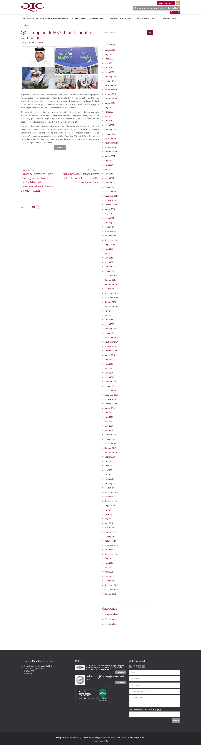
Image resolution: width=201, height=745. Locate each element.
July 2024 (108, 160)
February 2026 (110, 76)
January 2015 (110, 580)
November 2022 (111, 231)
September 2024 (111, 151)
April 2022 (109, 258)
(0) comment (39, 43)
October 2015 (110, 549)
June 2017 (109, 465)
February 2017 (110, 483)
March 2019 (109, 377)
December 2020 (111, 293)
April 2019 (109, 373)
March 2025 (109, 125)
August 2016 (110, 505)
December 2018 (111, 390)
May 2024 (108, 169)
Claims (110, 18)
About (29, 18)
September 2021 (111, 284)
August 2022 (110, 244)
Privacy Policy (103, 741)
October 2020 (110, 302)
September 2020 (111, 306)
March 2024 (109, 178)
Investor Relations (43, 18)
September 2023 (111, 204)
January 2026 (110, 81)
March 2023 (109, 218)
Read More (120, 672)
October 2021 (110, 280)
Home (23, 18)
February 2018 (110, 434)
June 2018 (109, 417)
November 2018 (111, 395)
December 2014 (111, 585)
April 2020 (109, 319)
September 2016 (111, 501)
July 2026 (108, 54)
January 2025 (110, 134)
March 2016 (109, 527)
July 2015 (108, 558)
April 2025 (109, 120)
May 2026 (108, 63)
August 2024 (110, 156)
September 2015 (111, 554)
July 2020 (108, 311)
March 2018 (109, 430)
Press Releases (111, 619)
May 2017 (108, 470)
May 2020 (108, 315)
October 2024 (110, 147)
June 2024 (109, 165)
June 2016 (109, 514)
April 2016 (109, 523)
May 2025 (108, 116)
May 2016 (108, 518)
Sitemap (95, 741)
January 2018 (110, 439)
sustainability (110, 624)
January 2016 (110, 536)
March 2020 (109, 324)
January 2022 (110, 271)
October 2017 (110, 448)
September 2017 (111, 452)
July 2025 (108, 107)
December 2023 (111, 191)
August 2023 (110, 209)
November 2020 (111, 297)
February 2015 (110, 576)
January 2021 (110, 288)
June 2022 (109, 249)
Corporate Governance (59, 18)
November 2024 (111, 143)
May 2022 (108, 253)
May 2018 (108, 421)
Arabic (59, 147)
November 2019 (111, 342)
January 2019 (110, 386)
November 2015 (111, 545)
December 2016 (111, 492)
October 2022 (110, 235)
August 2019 (110, 355)
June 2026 (109, 58)
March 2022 (109, 262)
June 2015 (109, 563)
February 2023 (110, 222)
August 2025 (110, 103)
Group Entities (165, 3)
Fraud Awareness (143, 18)
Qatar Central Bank (107, 737)
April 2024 (109, 173)
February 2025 (110, 129)
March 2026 (109, 72)
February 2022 (110, 266)
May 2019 (108, 368)
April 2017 (109, 474)
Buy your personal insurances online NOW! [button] (156, 8)
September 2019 (111, 350)
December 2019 (111, 337)
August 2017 (110, 457)
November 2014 (111, 589)
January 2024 (110, 187)
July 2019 (108, 359)
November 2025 (111, 89)
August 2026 (110, 50)
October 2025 (110, 94)
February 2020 (110, 328)
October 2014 (110, 594)
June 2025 (109, 112)
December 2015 (111, 541)
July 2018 (108, 412)
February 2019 (110, 381)
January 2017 (110, 488)
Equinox (25, 25)
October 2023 (110, 200)
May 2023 (108, 213)
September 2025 (111, 98)
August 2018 (110, 408)
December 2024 (111, 138)
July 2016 (108, 510)
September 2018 (111, 403)
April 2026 (109, 67)
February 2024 (110, 182)
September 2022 (111, 240)
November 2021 (111, 275)
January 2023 (110, 227)
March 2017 (109, 479)
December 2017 (111, 443)
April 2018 (109, 426)
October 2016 (110, 496)
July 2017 (108, 461)
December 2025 (111, 85)
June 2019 (109, 364)
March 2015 (109, 572)
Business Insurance (97, 18)
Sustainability (168, 18)
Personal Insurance (79, 18)
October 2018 (110, 399)
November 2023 (111, 196)
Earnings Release (112, 614)
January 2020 (110, 333)
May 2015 (108, 567)
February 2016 (110, 532)
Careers (174, 12)
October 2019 (110, 346)
